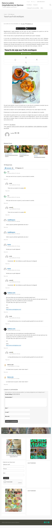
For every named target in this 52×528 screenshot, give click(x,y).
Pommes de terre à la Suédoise (24, 156)
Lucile (23, 23)
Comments (9, 168)
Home (5, 14)
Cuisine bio (9, 126)
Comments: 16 (30, 23)
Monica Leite (10, 377)
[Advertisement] (38, 476)
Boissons (36, 155)
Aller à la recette (21, 28)
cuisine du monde (15, 126)
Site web (7, 416)
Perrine (9, 244)
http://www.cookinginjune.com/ (13, 309)
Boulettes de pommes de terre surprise (11, 156)
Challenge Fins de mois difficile (33, 8)
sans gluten (44, 126)
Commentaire (9, 397)
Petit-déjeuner (11, 14)
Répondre (6, 179)
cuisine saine (21, 126)
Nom (6, 408)
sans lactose (6, 128)
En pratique (29, 4)
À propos (35, 4)
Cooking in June (11, 292)
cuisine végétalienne (29, 126)
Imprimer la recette (31, 28)
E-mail (7, 412)
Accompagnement (8, 153)
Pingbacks (20, 168)
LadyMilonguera (11, 219)
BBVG (42, 8)
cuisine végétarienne (38, 126)
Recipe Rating (8, 394)
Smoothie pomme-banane (39, 157)
